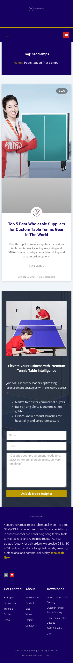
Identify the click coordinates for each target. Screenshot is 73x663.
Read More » (36, 266)
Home (18, 62)
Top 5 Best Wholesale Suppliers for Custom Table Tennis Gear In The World (36, 229)
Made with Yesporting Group (36, 655)
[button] (7, 35)
